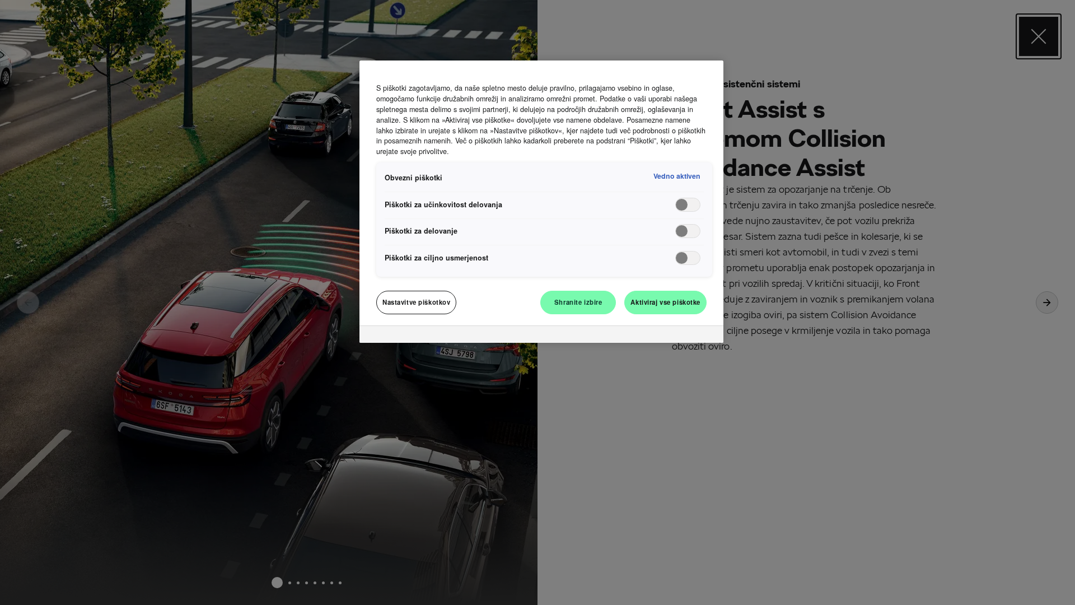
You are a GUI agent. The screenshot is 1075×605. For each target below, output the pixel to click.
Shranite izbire (578, 301)
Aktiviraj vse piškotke (665, 301)
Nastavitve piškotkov (416, 301)
